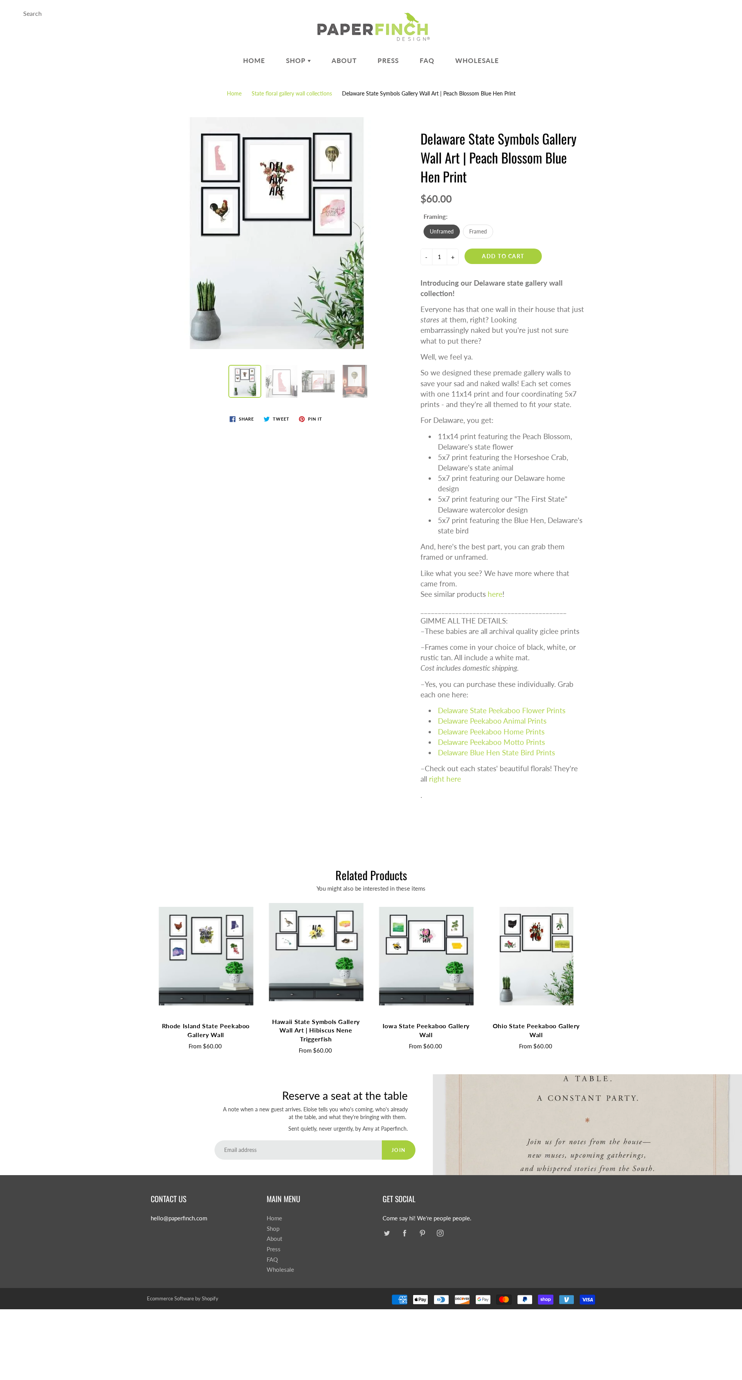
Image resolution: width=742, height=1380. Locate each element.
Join (398, 1150)
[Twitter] (386, 1233)
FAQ (427, 60)
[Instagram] (440, 1233)
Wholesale (477, 60)
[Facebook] (404, 1233)
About (344, 60)
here (495, 593)
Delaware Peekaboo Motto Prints (491, 742)
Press (388, 60)
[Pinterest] (422, 1233)
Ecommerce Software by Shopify (182, 1298)
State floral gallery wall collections (292, 93)
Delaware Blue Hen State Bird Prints (496, 752)
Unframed (442, 231)
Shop (297, 60)
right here (445, 778)
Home (254, 60)
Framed (478, 231)
